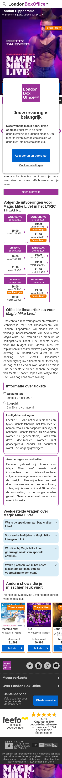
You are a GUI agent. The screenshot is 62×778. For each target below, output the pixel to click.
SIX (29, 604)
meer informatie (31, 191)
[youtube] (56, 665)
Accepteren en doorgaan (31, 155)
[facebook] (38, 665)
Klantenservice (46, 700)
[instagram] (47, 665)
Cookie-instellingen (31, 165)
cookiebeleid (37, 141)
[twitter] (29, 665)
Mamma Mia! (9, 604)
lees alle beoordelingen (15, 726)
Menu (56, 1)
